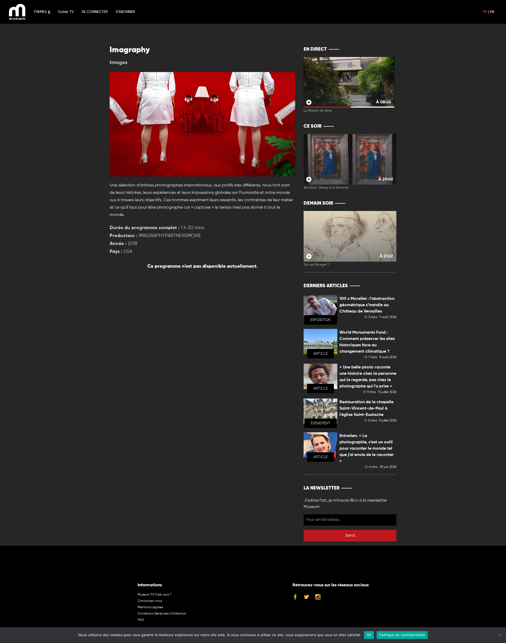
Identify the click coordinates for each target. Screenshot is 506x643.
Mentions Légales (150, 607)
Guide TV (66, 12)
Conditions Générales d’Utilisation (162, 613)
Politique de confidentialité (402, 635)
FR (485, 12)
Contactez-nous (150, 601)
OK (369, 635)
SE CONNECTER (95, 12)
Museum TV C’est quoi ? (155, 594)
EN (492, 12)
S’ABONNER (125, 12)
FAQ (141, 620)
